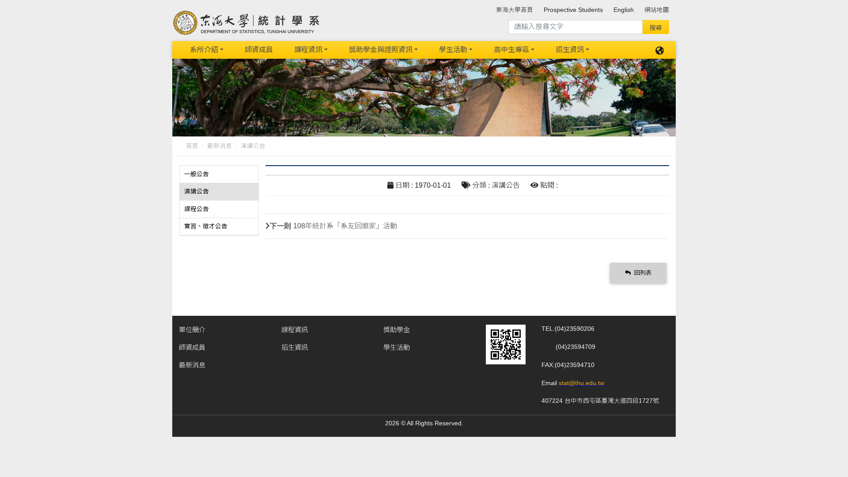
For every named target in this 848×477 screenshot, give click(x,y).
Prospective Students (573, 10)
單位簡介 (192, 329)
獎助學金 (396, 329)
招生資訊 (570, 49)
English (623, 10)
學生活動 (453, 49)
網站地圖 (656, 10)
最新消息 (219, 146)
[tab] (219, 174)
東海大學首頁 (514, 10)
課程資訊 (308, 49)
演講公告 (253, 146)
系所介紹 (204, 49)
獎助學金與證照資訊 (381, 49)
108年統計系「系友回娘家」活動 (345, 226)
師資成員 (259, 49)
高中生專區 (511, 49)
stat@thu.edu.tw (581, 383)
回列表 (641, 272)
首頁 (192, 146)
